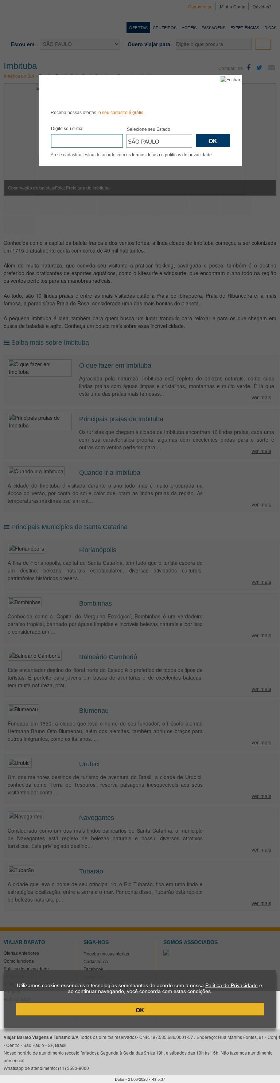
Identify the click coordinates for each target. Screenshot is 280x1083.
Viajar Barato (91, 91)
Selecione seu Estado (148, 129)
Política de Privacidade (231, 985)
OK (140, 1010)
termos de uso (146, 154)
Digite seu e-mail (68, 128)
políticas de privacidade (188, 154)
